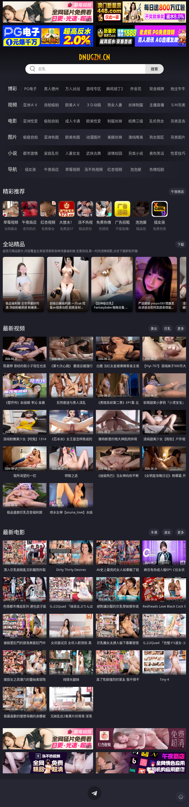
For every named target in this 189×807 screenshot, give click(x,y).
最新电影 (14, 532)
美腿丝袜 (114, 137)
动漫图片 (93, 137)
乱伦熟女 (156, 121)
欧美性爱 (93, 121)
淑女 (167, 532)
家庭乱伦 (51, 153)
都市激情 (30, 153)
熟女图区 (156, 137)
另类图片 (178, 137)
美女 (154, 328)
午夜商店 (51, 169)
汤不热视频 (93, 169)
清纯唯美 (135, 137)
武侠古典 (93, 153)
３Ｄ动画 (93, 104)
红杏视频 (114, 169)
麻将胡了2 (114, 88)
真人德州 (51, 88)
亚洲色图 (51, 137)
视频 (12, 105)
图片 (12, 137)
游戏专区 (93, 88)
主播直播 (156, 104)
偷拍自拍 (51, 121)
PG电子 (30, 88)
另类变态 (178, 121)
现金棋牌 (156, 88)
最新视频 (14, 328)
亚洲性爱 (30, 121)
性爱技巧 (178, 153)
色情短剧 (156, 169)
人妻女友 (72, 153)
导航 (12, 169)
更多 (180, 328)
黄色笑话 (156, 153)
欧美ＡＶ (72, 104)
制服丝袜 (114, 121)
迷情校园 (114, 153)
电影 (12, 121)
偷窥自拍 (30, 137)
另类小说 (135, 153)
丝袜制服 (135, 104)
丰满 (154, 532)
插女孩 (30, 169)
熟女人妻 (114, 104)
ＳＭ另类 (178, 104)
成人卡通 (72, 121)
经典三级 (135, 121)
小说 (12, 153)
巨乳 (167, 328)
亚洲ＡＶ (30, 104)
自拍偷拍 (51, 104)
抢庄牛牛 (178, 88)
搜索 (154, 68)
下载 (180, 244)
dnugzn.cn (94, 57)
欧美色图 (72, 137)
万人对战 (72, 88)
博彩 (12, 89)
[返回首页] (180, 796)
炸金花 (135, 88)
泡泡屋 (135, 169)
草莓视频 (72, 169)
